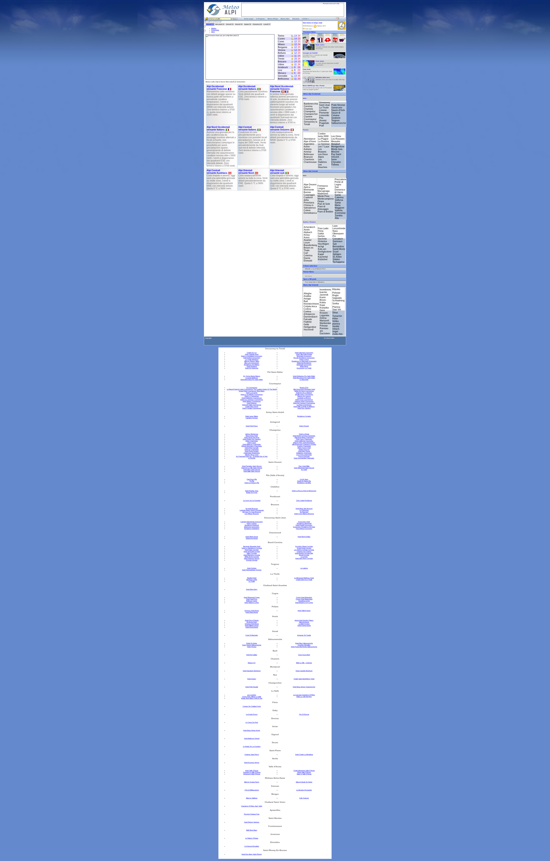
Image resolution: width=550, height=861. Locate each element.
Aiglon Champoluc (251, 441)
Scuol (335, 251)
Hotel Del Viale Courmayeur (251, 405)
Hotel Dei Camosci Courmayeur (304, 403)
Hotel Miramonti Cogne (252, 597)
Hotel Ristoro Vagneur (251, 822)
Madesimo (323, 193)
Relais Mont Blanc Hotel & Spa (251, 698)
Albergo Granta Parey (251, 782)
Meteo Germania (313, 35)
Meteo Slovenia (342, 35)
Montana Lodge (251, 579)
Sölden (336, 259)
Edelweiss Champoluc (304, 453)
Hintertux (322, 241)
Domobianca (310, 213)
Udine (281, 56)
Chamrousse (310, 162)
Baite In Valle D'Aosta (304, 774)
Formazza (323, 186)
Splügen (337, 254)
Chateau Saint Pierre (251, 754)
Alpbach (308, 232)
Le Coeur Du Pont (251, 722)
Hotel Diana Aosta (251, 612)
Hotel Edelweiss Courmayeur (252, 398)
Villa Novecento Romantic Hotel (304, 389)
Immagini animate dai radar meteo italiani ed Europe (329, 46)
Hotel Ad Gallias (251, 655)
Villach (335, 329)
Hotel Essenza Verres (251, 762)
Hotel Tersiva (251, 647)
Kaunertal (323, 257)
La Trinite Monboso (251, 359)
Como (281, 41)
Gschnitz (322, 239)
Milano (281, 44)
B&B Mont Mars (251, 830)
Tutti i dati (308, 29)
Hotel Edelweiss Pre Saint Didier (304, 376)
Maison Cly (252, 663)
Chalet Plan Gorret (251, 406)
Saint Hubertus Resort (251, 558)
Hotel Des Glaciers (304, 408)
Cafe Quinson (304, 798)
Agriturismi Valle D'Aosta (251, 774)
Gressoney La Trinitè (304, 368)
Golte (306, 324)
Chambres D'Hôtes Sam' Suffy (251, 806)
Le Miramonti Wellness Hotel (304, 578)
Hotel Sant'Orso (251, 599)
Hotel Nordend (252, 366)
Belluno (282, 53)
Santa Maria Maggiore (339, 205)
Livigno (321, 188)
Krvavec (324, 313)
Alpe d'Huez (310, 141)
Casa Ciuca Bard (304, 655)
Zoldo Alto (337, 334)
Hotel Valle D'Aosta (251, 770)
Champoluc (310, 111)
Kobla (323, 302)
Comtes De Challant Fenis (252, 706)
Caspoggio (309, 195)
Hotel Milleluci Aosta (252, 625)
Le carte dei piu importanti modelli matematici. (327, 63)
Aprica (307, 187)
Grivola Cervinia (251, 560)
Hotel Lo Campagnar (251, 396)
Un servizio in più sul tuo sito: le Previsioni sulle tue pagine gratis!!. (317, 87)
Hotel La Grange (251, 393)
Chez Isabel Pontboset (304, 500)
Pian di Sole (324, 204)
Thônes (335, 164)
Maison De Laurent (304, 396)
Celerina (308, 255)
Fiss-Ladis (323, 228)
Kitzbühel (322, 259)
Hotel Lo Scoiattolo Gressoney (251, 356)
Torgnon (335, 120)
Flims (320, 231)
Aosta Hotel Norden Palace (304, 620)
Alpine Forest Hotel (304, 448)
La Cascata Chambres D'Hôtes (304, 695)
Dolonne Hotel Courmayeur (304, 401)
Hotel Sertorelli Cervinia (252, 551)
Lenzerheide (339, 228)
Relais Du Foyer (251, 492)
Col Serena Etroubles (251, 846)
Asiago (307, 298)
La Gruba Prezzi (251, 714)
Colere (307, 210)
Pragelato (324, 123)
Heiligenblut (310, 327)
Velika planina (336, 322)
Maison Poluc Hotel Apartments (304, 442)
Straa (335, 312)
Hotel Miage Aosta (251, 536)
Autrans (308, 149)
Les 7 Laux (323, 146)
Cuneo (281, 38)
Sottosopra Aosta (252, 538)
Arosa (307, 235)
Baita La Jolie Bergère (304, 696)
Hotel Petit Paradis (251, 687)
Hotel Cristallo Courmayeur (251, 408)
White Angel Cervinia (252, 557)
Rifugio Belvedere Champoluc (251, 446)
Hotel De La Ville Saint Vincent (251, 468)
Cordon (322, 133)
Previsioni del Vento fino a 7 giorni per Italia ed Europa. (317, 71)
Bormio (307, 192)
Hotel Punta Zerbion (252, 451)
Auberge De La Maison (304, 393)
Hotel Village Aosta (304, 610)
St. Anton (337, 257)
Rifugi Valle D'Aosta (304, 772)
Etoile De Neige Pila (304, 481)
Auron (307, 146)
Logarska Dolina (324, 316)
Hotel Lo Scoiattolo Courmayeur (252, 394)
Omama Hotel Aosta (252, 624)
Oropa (321, 201)
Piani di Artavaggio (323, 207)
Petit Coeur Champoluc (304, 439)
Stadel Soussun (304, 449)
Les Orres (336, 136)
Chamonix (309, 159)
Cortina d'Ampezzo (309, 312)
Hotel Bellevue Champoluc (252, 444)
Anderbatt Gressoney (304, 364)
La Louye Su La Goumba (251, 500)
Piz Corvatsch (338, 237)
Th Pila (251, 481)
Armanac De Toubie (304, 635)
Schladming (338, 300)
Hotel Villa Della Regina (304, 354)
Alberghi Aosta (304, 622)
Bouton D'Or (304, 387)
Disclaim (296, 18)
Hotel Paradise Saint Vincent (252, 466)
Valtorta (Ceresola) (340, 211)
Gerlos (321, 236)
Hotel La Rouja (304, 434)
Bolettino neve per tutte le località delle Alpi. (330, 78)
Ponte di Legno (339, 183)
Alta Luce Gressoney (251, 363)
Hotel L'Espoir (304, 426)
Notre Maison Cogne (251, 602)
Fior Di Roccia (304, 714)
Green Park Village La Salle (251, 696)
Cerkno (307, 309)
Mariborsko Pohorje (325, 324)
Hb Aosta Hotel (251, 622)
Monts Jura (336, 149)
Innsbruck (283, 67)
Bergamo (282, 47)
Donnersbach (310, 316)
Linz (280, 70)
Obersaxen (338, 233)
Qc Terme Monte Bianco (251, 376)
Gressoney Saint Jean (324, 103)
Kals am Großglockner (325, 250)
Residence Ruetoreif (252, 525)
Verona (281, 50)
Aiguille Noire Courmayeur (304, 394)
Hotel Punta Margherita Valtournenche (304, 647)
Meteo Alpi (285, 18)
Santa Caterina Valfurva (339, 197)
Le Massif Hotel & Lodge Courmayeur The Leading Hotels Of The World (252, 389)
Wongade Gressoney (304, 356)
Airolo (307, 229)
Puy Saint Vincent (336, 155)
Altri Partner (308, 276)
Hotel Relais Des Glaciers (252, 439)
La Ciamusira (304, 510)
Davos (307, 258)
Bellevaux (309, 154)
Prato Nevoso (338, 105)
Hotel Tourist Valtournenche (251, 645)
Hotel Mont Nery (251, 589)
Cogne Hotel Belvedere (304, 597)
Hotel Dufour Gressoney (251, 358)
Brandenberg (310, 245)
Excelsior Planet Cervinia (304, 546)
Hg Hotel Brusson (251, 508)
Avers (307, 237)
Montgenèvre (337, 146)
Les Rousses (337, 139)
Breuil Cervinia (304, 555)
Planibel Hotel (251, 578)
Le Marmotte (304, 379)
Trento (281, 58)
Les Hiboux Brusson (252, 514)
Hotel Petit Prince (252, 426)
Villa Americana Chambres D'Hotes (304, 444)
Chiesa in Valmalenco (310, 206)
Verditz (335, 326)
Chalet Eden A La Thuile (304, 579)
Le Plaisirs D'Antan (251, 838)
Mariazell (324, 320)
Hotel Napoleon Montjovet (252, 671)
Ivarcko (323, 292)
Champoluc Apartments (252, 453)
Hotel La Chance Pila (251, 483)
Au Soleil (304, 469)
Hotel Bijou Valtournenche (304, 643)
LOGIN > (305, 18)
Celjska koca (310, 306)
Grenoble (282, 76)
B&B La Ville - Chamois (304, 663)
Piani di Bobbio (325, 211)
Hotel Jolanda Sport (252, 354)
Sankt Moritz (339, 249)
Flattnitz (308, 322)
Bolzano (282, 61)
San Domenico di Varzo (340, 189)
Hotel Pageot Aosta (304, 625)
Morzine (335, 151)
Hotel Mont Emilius (304, 536)
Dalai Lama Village (251, 416)
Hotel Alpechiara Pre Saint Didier (251, 379)
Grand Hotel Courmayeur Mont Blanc (252, 391)
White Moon (304, 366)
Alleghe (308, 293)
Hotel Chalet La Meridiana (304, 754)
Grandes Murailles (304, 645)
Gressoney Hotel (304, 522)
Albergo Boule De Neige (304, 782)
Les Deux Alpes (323, 155)
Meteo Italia (305, 34)
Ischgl (321, 246)
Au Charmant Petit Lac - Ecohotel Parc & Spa (251, 456)
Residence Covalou (304, 416)
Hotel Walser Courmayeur (252, 401)
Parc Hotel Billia (304, 466)
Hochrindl (309, 329)
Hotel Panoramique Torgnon (251, 570)
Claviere (308, 116)
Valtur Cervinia (252, 553)
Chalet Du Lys (252, 352)
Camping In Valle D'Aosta (251, 772)
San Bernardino (338, 245)
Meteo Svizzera (327, 35)
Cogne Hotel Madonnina (304, 599)
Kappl (321, 254)
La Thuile (324, 107)
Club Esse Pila (252, 479)
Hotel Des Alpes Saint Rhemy (251, 854)
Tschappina (338, 262)
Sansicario (336, 107)
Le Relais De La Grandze (252, 746)
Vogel (335, 331)
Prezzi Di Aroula (304, 456)
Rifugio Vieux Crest (251, 455)
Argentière (309, 144)
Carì (306, 253)
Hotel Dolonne (252, 403)
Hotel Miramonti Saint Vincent (304, 468)
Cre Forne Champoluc (304, 455)
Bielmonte (309, 189)
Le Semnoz (324, 144)
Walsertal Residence (304, 363)
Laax (335, 226)
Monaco (282, 73)
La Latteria (304, 568)
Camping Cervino (252, 418)
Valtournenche (338, 123)
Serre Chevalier (336, 160)
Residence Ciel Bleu (304, 483)
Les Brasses (322, 150)
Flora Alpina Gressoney (304, 528)
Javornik (324, 295)
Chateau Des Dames (304, 551)
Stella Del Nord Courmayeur (304, 391)
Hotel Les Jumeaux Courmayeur (251, 399)
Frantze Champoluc (304, 446)
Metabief (335, 144)
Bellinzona (283, 79)
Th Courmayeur (251, 387)
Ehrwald (308, 260)
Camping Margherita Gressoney (251, 522)
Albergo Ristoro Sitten (251, 361)
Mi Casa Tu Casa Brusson (251, 512)
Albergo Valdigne (251, 798)
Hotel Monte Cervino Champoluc (304, 436)
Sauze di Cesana (335, 114)
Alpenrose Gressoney (251, 527)
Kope (322, 305)
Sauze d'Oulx (338, 110)
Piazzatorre (340, 179)
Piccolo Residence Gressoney (304, 358)
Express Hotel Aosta (252, 610)
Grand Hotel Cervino (304, 548)
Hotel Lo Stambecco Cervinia (252, 548)
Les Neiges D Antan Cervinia (304, 550)
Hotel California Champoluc (304, 441)
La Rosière (323, 141)
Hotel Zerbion (251, 568)
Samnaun (337, 241)
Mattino (213, 28)
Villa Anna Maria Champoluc (304, 437)
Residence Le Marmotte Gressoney (304, 361)
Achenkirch (309, 227)
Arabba (307, 296)
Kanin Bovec (323, 298)
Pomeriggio (215, 30)
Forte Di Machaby (251, 635)
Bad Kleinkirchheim (311, 302)
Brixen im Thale (308, 249)
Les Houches (322, 165)
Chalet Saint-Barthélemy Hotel (304, 679)
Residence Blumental (304, 523)
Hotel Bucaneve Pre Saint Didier (304, 378)
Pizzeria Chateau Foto (251, 814)
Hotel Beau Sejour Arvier (251, 730)
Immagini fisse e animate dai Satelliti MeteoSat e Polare (315, 55)
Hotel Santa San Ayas (251, 437)
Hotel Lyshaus (252, 523)
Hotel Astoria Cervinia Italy (304, 553)
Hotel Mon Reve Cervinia (304, 558)
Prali (321, 125)
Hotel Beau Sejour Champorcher (304, 687)
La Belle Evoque (304, 624)
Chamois (308, 109)
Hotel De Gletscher (251, 368)
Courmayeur (310, 119)
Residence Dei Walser (251, 364)
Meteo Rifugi (273, 18)
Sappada (337, 298)
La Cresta (304, 557)
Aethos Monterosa (251, 434)
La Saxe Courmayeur (304, 405)
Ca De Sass (304, 479)
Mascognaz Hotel (252, 436)
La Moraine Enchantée (304, 790)
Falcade (308, 319)
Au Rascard (304, 512)
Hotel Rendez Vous (251, 491)
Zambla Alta (338, 216)
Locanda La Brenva (304, 398)
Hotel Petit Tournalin (252, 448)
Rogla (335, 295)
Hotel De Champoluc (251, 449)
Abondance (309, 139)
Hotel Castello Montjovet (304, 671)
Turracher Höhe (337, 317)
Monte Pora (323, 196)
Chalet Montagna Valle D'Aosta (304, 770)
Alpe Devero (310, 184)
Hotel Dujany (251, 679)
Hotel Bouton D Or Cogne (304, 602)
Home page (248, 18)
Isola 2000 (323, 136)
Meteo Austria (335, 35)
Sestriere (335, 118)
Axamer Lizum (308, 241)
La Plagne (323, 139)
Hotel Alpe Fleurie (304, 451)
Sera (213, 32)
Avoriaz (307, 151)
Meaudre (335, 141)
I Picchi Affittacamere (251, 790)
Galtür (321, 233)
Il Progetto (260, 18)
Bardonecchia (311, 103)
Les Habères (322, 160)
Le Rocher (251, 458)
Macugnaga (324, 191)
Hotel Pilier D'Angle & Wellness (304, 406)
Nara (335, 231)
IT (337, 18)
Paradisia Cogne (304, 601)
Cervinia (308, 106)
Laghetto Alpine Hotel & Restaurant (252, 510)
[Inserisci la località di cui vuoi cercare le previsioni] (223, 18)
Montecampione (326, 199)
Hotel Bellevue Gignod (251, 738)
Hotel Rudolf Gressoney (304, 525)
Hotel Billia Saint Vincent (251, 471)
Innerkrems (325, 289)
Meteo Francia (320, 35)
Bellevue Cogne (251, 601)
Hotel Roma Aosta (251, 627)
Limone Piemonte (324, 111)
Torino (281, 36)
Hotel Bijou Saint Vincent (251, 469)
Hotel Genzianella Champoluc (304, 458)
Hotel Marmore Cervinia (251, 555)
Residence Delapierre (251, 528)
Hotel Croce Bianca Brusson (304, 514)
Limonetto (324, 115)
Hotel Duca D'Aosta (252, 620)
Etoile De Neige (251, 643)
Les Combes (251, 695)
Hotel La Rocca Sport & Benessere (304, 491)
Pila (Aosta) (322, 119)
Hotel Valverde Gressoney (304, 352)
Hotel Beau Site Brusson (304, 508)
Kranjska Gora (324, 308)
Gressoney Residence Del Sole (304, 527)
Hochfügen (323, 244)
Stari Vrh (336, 309)
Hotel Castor (251, 442)
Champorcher (311, 114)
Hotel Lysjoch (304, 359)
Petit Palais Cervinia (252, 550)
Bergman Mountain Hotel (251, 546)
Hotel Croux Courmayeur (304, 399)
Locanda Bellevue (251, 378)
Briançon (308, 157)
